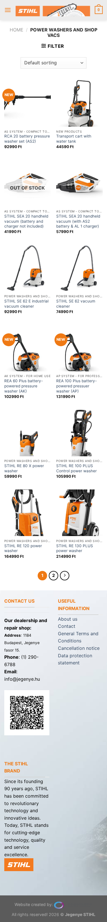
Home (16, 30)
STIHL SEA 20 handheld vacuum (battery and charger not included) (26, 221)
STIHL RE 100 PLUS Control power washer (76, 468)
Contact (66, 626)
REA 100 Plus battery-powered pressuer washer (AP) (76, 386)
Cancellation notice (79, 648)
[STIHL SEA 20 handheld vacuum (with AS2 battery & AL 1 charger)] (79, 183)
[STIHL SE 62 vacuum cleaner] (79, 268)
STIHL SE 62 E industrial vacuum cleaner (26, 303)
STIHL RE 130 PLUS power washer (74, 548)
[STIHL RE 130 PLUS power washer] (79, 512)
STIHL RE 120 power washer (23, 548)
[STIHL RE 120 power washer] (27, 512)
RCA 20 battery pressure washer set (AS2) (27, 139)
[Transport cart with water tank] (79, 103)
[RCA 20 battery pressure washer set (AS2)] (27, 103)
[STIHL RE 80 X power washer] (27, 433)
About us (67, 619)
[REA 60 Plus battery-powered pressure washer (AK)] (27, 348)
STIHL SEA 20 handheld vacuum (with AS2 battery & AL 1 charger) (78, 221)
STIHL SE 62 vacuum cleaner (75, 303)
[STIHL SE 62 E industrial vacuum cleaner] (27, 268)
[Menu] (7, 10)
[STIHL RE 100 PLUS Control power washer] (79, 433)
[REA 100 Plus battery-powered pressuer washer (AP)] (79, 348)
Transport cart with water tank (73, 139)
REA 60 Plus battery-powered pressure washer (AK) (23, 386)
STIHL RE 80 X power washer (24, 468)
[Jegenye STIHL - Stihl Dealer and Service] (52, 10)
